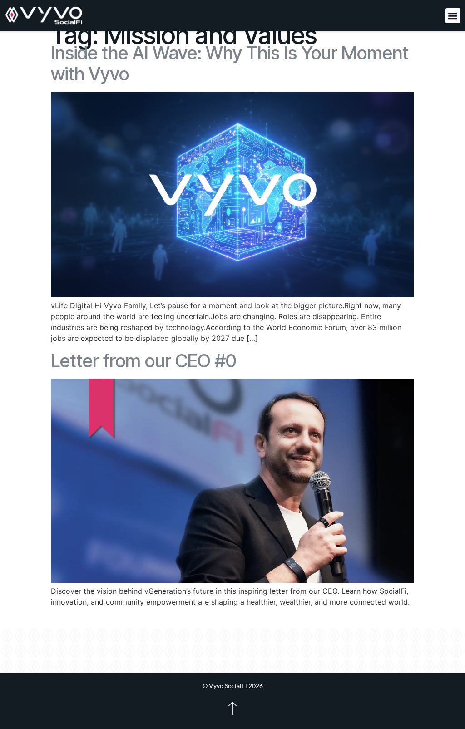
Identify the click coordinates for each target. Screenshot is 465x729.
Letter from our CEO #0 (144, 361)
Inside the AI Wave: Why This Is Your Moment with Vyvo (230, 63)
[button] (452, 15)
